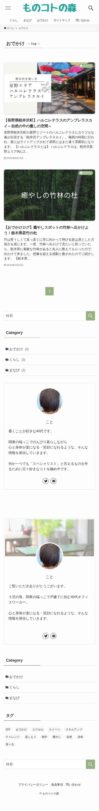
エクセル (38, 729)
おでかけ (19, 349)
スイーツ (54, 729)
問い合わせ (73, 784)
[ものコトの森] (49, 8)
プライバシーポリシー (33, 784)
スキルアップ (74, 729)
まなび (17, 370)
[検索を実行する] (90, 316)
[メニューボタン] (8, 8)
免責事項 (57, 784)
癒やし (57, 736)
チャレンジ (13, 736)
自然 (69, 736)
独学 (44, 736)
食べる (10, 744)
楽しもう (30, 736)
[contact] (53, 481)
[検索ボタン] (91, 8)
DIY (8, 729)
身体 (80, 736)
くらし (17, 359)
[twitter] (46, 481)
